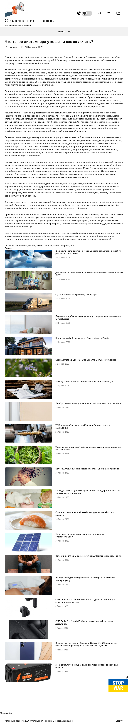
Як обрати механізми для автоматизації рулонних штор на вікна (88, 403)
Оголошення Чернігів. (41, 721)
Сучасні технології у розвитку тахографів (76, 294)
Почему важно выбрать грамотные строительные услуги (84, 381)
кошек (40, 245)
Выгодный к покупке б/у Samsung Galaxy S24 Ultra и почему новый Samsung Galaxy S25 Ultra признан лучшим (86, 644)
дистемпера (21, 245)
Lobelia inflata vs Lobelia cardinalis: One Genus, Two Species (85, 360)
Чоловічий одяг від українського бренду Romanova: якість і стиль (88, 556)
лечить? (48, 245)
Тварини (12, 47)
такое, (56, 245)
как (33, 245)
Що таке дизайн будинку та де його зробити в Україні (82, 338)
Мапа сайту (6, 713)
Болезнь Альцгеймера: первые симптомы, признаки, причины (87, 468)
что (72, 245)
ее (29, 245)
